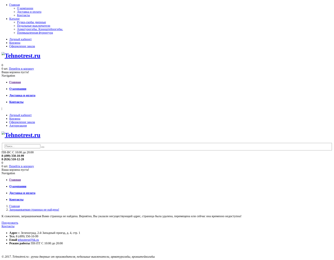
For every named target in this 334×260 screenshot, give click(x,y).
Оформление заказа (22, 46)
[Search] (42, 147)
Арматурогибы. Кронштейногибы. (40, 29)
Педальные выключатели (33, 25)
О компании (25, 8)
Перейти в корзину (21, 68)
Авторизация (18, 125)
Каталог (14, 18)
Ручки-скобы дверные (31, 22)
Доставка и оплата (29, 11)
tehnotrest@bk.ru (28, 239)
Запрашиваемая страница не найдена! (34, 209)
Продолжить (10, 222)
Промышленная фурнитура (35, 32)
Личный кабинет (20, 39)
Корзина (14, 42)
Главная (14, 4)
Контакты (23, 15)
